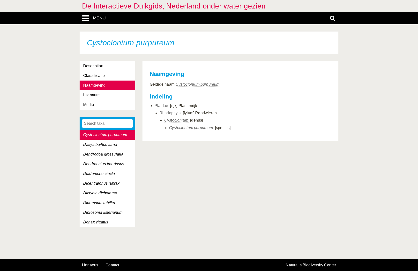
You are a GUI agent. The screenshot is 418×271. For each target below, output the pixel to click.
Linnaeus (90, 265)
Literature (91, 95)
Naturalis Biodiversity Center (311, 265)
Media (88, 105)
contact (112, 265)
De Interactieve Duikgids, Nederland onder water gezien (174, 6)
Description (93, 66)
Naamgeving (94, 85)
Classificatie (94, 76)
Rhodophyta (170, 113)
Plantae (162, 106)
